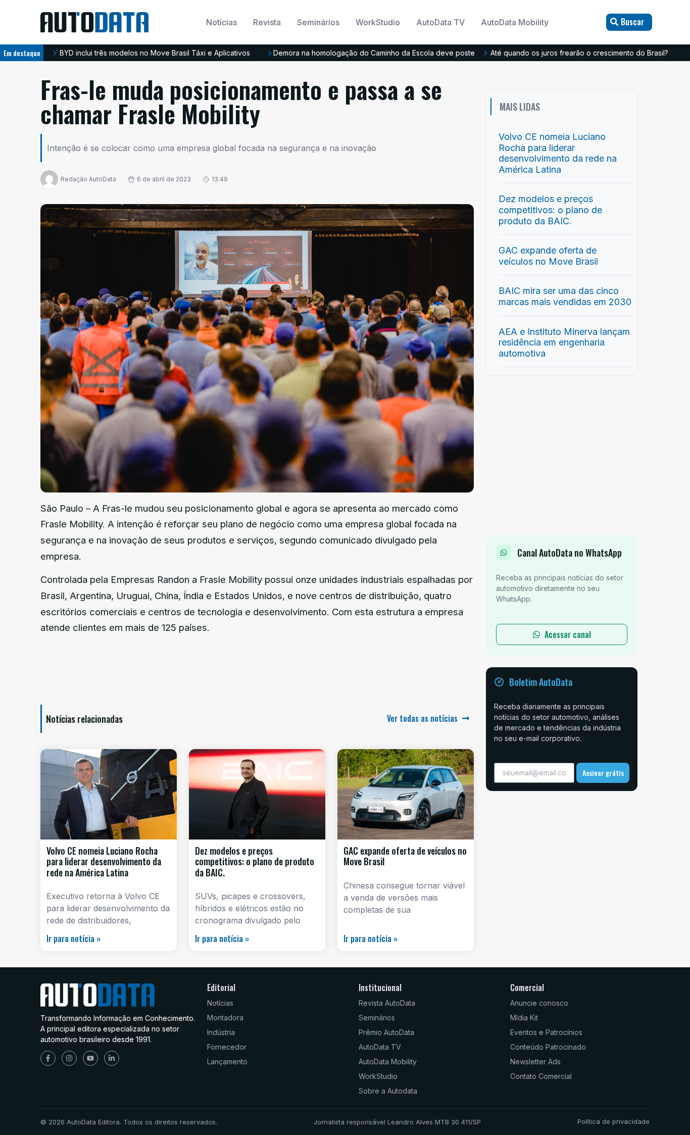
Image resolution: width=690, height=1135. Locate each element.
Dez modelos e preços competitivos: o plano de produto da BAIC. (254, 861)
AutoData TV (440, 22)
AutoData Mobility (515, 22)
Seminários (318, 22)
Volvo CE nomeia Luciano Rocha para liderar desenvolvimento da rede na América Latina (103, 861)
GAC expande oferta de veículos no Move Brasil (405, 856)
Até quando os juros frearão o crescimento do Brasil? (579, 52)
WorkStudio (378, 22)
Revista (267, 22)
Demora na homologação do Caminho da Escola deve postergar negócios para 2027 (415, 52)
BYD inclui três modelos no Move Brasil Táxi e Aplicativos (155, 52)
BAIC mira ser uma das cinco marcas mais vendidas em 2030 (565, 296)
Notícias (221, 22)
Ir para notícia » (73, 938)
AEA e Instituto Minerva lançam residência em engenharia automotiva (564, 342)
